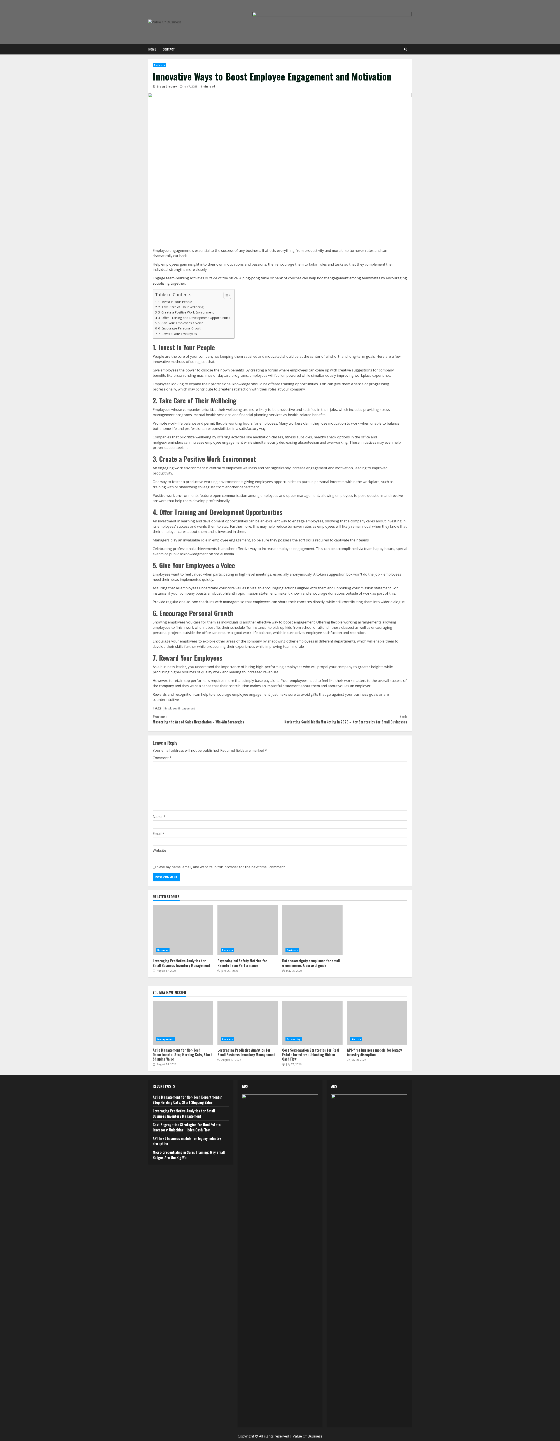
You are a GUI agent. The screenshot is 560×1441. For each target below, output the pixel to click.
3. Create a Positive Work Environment (186, 312)
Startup (356, 1039)
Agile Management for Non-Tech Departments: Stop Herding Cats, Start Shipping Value (183, 1023)
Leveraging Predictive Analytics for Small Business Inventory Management (183, 930)
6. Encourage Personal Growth (180, 328)
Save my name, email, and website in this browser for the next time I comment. (221, 867)
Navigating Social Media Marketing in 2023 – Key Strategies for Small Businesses (345, 719)
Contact (169, 49)
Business (159, 65)
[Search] (405, 49)
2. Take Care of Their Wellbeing (181, 307)
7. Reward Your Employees (177, 334)
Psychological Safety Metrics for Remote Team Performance (247, 930)
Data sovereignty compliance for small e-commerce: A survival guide (312, 930)
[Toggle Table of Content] (225, 295)
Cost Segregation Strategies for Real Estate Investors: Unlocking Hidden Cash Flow (312, 1023)
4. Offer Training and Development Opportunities (194, 318)
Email (158, 833)
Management (165, 1039)
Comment (162, 757)
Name (159, 816)
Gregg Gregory (166, 86)
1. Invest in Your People (175, 302)
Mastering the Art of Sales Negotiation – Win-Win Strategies (198, 719)
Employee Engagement (179, 708)
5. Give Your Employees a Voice (180, 323)
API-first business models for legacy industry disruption (377, 1023)
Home (152, 49)
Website (159, 850)
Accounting (294, 1039)
